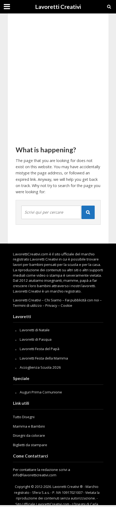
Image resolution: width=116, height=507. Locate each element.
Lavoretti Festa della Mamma (44, 358)
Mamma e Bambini (29, 426)
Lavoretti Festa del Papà (39, 348)
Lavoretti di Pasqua (36, 339)
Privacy (51, 305)
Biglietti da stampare (30, 444)
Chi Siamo (53, 300)
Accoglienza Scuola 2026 (40, 367)
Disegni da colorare (29, 435)
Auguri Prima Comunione (41, 392)
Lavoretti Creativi (58, 6)
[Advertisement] (58, 77)
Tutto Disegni (24, 416)
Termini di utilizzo (27, 305)
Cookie (66, 305)
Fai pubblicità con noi (82, 300)
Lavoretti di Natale (35, 330)
